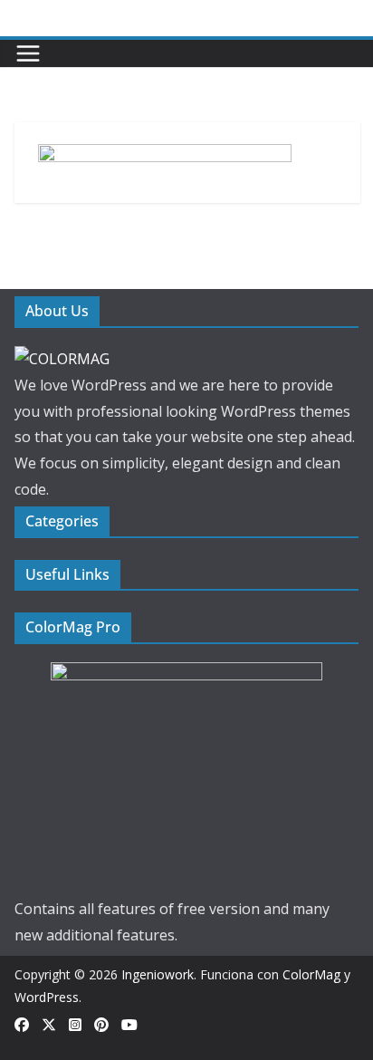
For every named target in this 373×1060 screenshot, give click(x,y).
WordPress (46, 997)
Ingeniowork (157, 974)
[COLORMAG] (62, 359)
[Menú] (28, 53)
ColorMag (311, 974)
